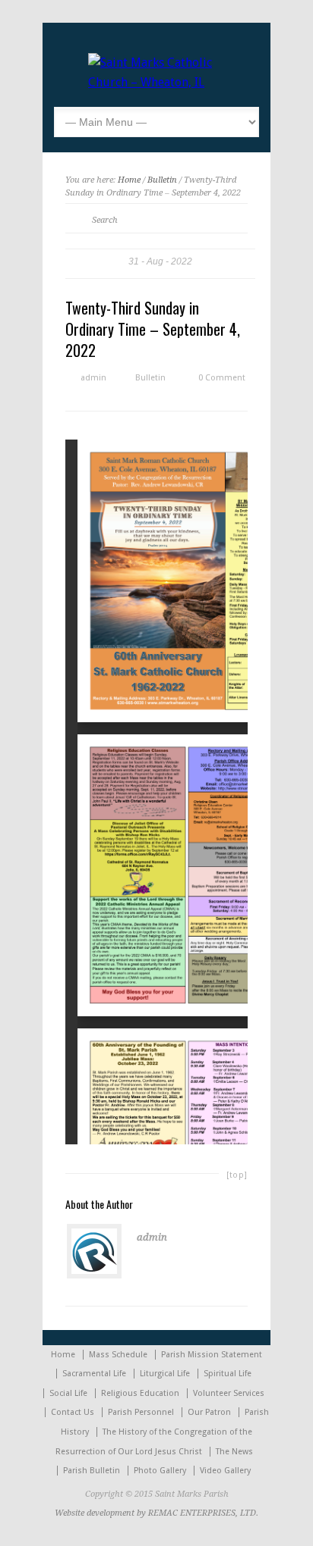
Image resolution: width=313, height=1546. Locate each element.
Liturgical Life (165, 1374)
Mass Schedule (118, 1355)
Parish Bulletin (91, 1471)
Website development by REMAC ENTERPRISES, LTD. (156, 1513)
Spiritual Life (227, 1374)
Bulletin (162, 180)
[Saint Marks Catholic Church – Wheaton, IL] (156, 82)
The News (234, 1452)
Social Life (68, 1393)
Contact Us (72, 1412)
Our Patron (209, 1412)
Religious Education (140, 1393)
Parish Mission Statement (211, 1355)
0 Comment (221, 378)
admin (93, 378)
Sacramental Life (94, 1374)
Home (129, 180)
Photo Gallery (160, 1471)
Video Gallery (225, 1471)
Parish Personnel (141, 1412)
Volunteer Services (228, 1393)
